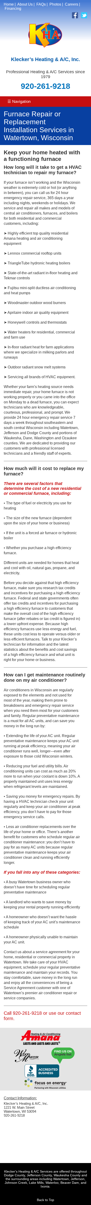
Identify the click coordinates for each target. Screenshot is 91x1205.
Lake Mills (36, 1182)
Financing (13, 8)
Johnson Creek (16, 1182)
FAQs (41, 4)
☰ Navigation (19, 101)
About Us (25, 4)
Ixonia (45, 1186)
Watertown (61, 1179)
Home (9, 4)
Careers (71, 4)
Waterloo (52, 1182)
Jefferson (77, 1179)
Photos (55, 4)
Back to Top (45, 1200)
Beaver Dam (69, 1182)
